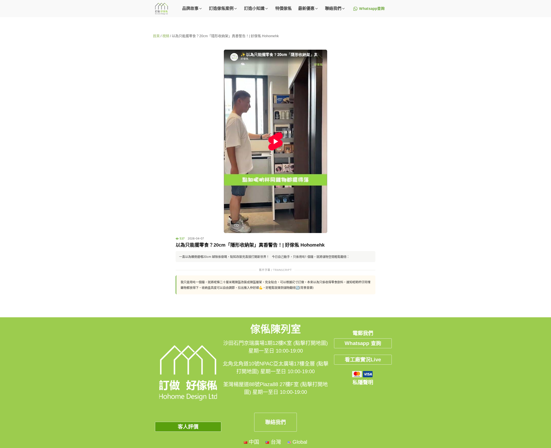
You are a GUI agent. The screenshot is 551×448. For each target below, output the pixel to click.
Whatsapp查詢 (372, 9)
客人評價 (188, 427)
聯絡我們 (275, 422)
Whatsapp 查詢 (363, 343)
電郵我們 (363, 333)
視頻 (165, 36)
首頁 (156, 36)
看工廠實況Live (363, 359)
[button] (192, 9)
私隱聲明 (363, 382)
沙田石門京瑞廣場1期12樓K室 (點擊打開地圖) (275, 343)
